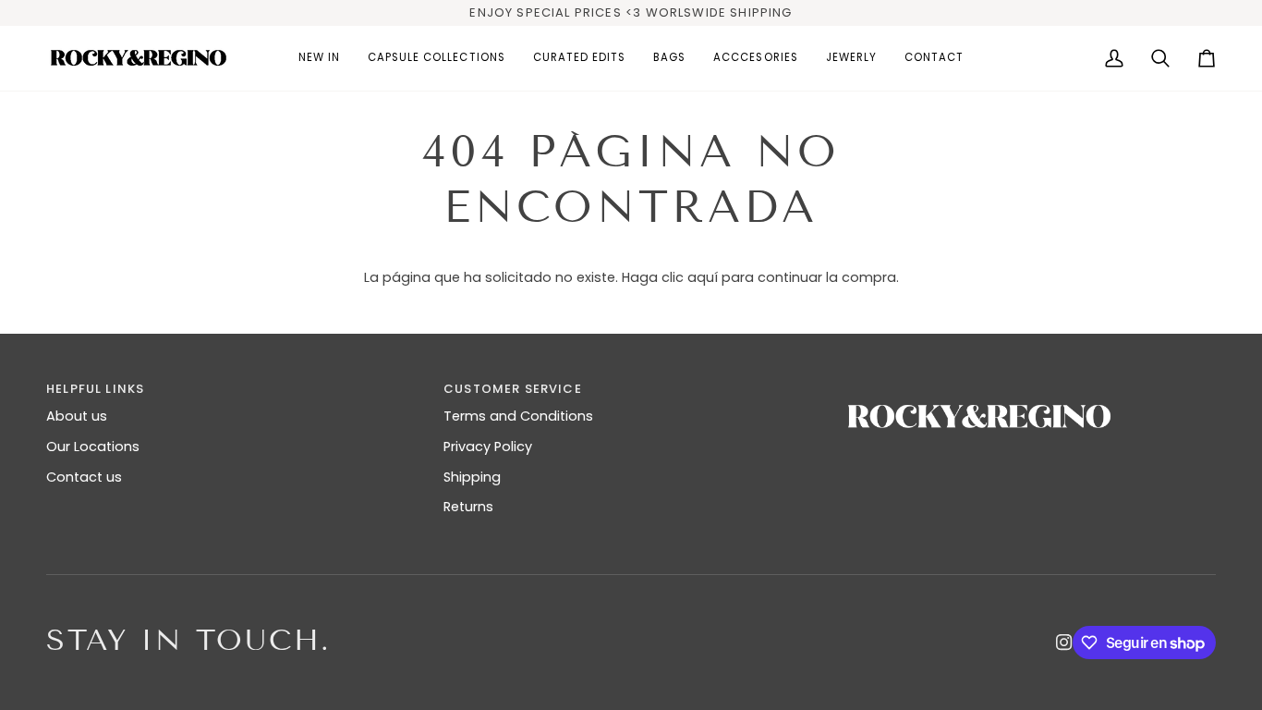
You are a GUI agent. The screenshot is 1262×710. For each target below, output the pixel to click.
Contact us (84, 477)
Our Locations (93, 446)
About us (76, 416)
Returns (468, 506)
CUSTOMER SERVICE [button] (512, 389)
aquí (702, 277)
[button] (436, 58)
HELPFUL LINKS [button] (95, 389)
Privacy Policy (487, 446)
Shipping (472, 477)
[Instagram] (1064, 642)
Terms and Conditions (518, 416)
